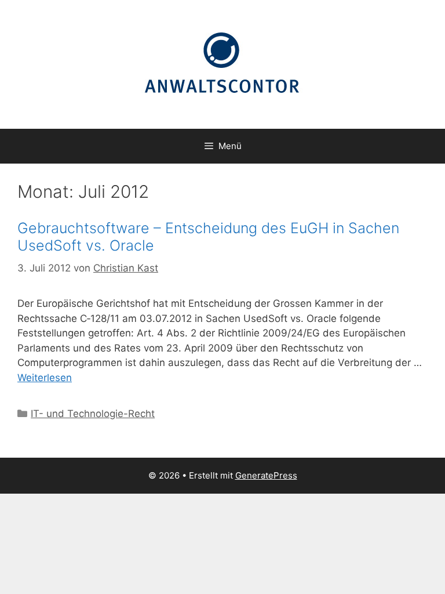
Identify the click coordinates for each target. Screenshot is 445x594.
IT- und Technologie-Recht (93, 413)
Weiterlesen (44, 377)
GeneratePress (266, 475)
